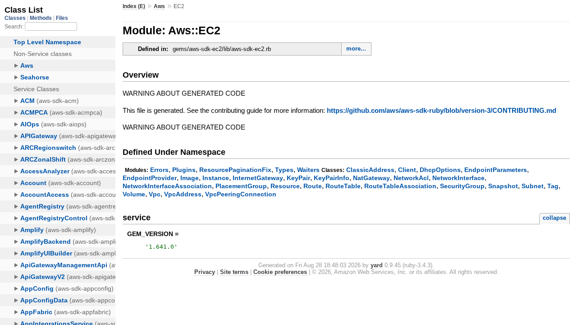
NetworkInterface (458, 177)
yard (377, 265)
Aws (159, 6)
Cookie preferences (280, 272)
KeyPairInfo (331, 177)
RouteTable (343, 186)
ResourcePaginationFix (235, 169)
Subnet (533, 186)
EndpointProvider (150, 177)
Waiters (308, 169)
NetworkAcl (411, 177)
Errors (159, 169)
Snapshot (503, 186)
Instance (215, 177)
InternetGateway (258, 177)
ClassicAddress (370, 169)
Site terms (234, 272)
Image (189, 177)
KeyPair (298, 177)
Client (407, 169)
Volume (134, 194)
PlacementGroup (241, 186)
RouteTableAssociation (400, 186)
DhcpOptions (440, 169)
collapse (554, 217)
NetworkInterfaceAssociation (167, 186)
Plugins (184, 169)
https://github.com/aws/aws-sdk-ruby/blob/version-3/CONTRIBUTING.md (441, 110)
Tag (553, 186)
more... (356, 48)
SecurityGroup (462, 186)
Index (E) (134, 6)
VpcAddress (182, 194)
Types (284, 169)
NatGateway (371, 177)
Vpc (154, 194)
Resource (285, 186)
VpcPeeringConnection (240, 194)
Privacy (204, 272)
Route (312, 186)
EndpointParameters (495, 169)
